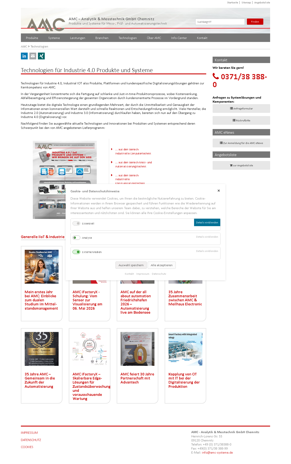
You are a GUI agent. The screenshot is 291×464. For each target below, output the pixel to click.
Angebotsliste (262, 2)
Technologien (128, 38)
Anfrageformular (243, 108)
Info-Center (179, 38)
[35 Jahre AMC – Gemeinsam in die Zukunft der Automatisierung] (42, 349)
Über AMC (154, 38)
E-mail (32, 56)
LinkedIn (24, 56)
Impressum (29, 432)
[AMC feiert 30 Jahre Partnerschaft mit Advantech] (137, 349)
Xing (41, 56)
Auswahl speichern (131, 265)
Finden (255, 21)
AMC (24, 46)
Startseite (232, 2)
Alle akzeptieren (162, 265)
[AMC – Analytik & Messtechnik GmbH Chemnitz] (46, 20)
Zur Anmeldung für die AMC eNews (243, 143)
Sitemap (246, 2)
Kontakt (202, 38)
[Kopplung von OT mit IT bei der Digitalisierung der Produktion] (185, 349)
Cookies (27, 447)
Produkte (32, 38)
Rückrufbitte (243, 120)
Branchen (101, 38)
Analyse (87, 237)
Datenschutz (31, 440)
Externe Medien (91, 252)
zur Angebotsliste (243, 165)
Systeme (54, 38)
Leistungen (77, 38)
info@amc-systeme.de (217, 452)
